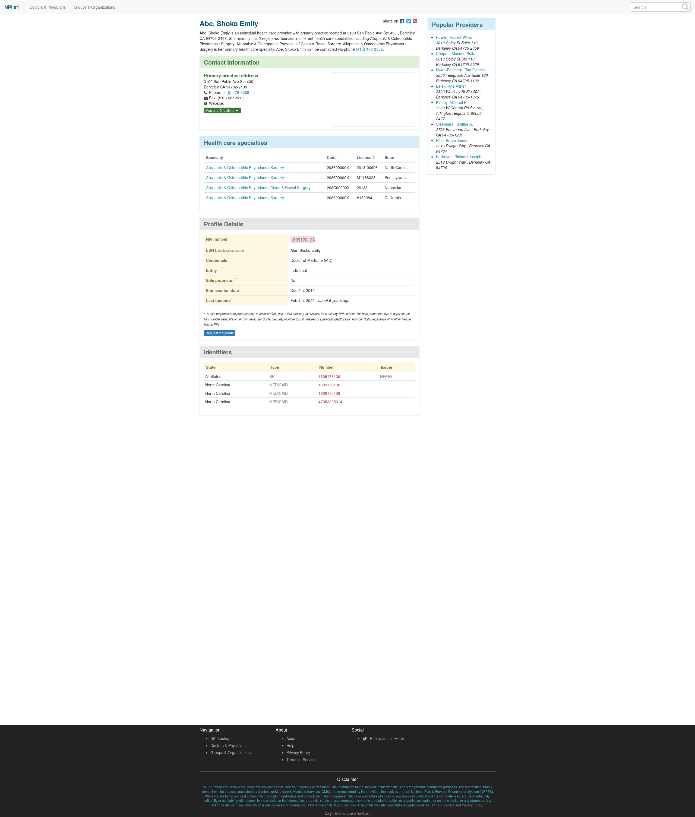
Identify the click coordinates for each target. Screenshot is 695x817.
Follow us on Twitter (386, 738)
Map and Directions (220, 110)
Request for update (220, 332)
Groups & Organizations (94, 7)
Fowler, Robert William (455, 37)
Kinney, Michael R (451, 102)
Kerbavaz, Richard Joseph (458, 156)
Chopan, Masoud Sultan (457, 53)
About (291, 738)
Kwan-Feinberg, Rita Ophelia (461, 69)
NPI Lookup (220, 738)
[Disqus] (309, 499)
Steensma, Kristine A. (454, 124)
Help (290, 745)
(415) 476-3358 (369, 49)
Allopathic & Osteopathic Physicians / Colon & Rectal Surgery (258, 187)
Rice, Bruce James (452, 140)
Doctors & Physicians (48, 7)
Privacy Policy (298, 752)
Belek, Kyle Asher (451, 86)
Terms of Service (300, 759)
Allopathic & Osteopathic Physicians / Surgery (245, 167)
